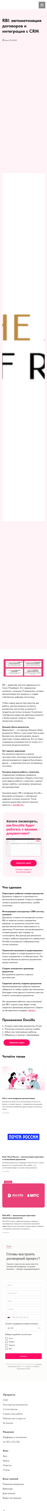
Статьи (6, 1469)
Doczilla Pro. (18, 805)
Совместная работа (13, 1413)
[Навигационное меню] (42, 5)
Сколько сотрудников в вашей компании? (21, 1323)
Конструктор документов (15, 1404)
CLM (5, 1400)
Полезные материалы (13, 1484)
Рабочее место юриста (14, 1418)
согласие (28, 1366)
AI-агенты (8, 1423)
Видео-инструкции (12, 1498)
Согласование (10, 1409)
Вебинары (8, 1488)
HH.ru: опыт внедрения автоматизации (18, 1098)
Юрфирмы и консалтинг (15, 1437)
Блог (5, 1456)
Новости (7, 1465)
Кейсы (6, 1460)
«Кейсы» (31, 1010)
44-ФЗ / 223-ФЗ (11, 1441)
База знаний (9, 1493)
